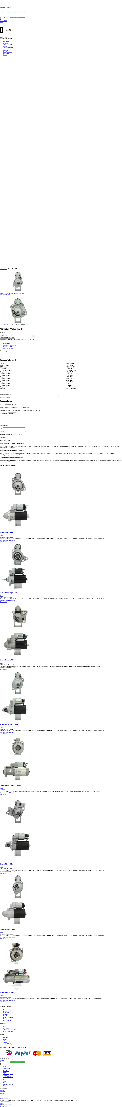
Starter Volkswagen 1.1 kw (9, 593)
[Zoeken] (0, 19)
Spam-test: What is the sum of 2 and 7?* (10, 434)
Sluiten (2, 1060)
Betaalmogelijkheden (8, 1015)
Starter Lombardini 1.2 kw (9, 724)
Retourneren (6, 1018)
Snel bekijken (3, 541)
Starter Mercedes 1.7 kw (6, 293)
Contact (5, 1011)
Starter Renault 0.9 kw (8, 660)
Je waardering (4, 413)
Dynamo (5, 1039)
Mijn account (6, 1028)
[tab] (62, 343)
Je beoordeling (4, 425)
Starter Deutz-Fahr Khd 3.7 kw (10, 785)
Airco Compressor (8, 1041)
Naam (1, 428)
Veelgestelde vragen (8, 1012)
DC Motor (6, 1038)
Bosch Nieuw (27, 339)
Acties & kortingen (8, 1044)
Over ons (5, 1009)
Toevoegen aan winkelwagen (7, 337)
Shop (4, 1026)
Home (2, 269)
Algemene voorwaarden (9, 1029)
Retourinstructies (7, 1020)
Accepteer (8, 1101)
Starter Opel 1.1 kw (6, 532)
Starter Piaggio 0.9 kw (7, 929)
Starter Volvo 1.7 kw (5, 324)
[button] (7, 540)
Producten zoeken (4, 17)
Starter (5, 269)
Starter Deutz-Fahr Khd (8, 992)
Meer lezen (3, 1101)
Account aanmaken (5, 1098)
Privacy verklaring (8, 1031)
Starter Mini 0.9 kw (6, 864)
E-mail (1, 431)
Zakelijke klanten (7, 1014)
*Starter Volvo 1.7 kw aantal (9, 336)
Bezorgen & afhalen (8, 1017)
